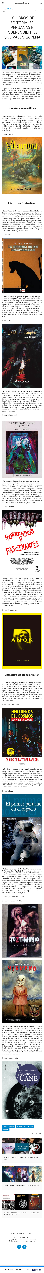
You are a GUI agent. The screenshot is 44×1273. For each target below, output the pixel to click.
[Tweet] (36, 1133)
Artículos (9, 8)
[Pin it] (40, 1133)
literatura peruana (8, 1126)
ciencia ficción (21, 1126)
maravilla (5, 1129)
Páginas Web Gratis (30, 1241)
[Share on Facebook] (33, 1133)
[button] (2, 3)
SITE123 (21, 1241)
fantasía (30, 1126)
